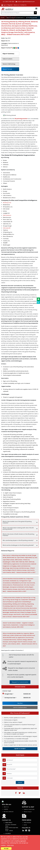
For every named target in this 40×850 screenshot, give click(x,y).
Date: (6, 38)
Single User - (18, 694)
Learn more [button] (10, 845)
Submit (20, 782)
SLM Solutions (7, 215)
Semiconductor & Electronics (15, 17)
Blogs (25, 825)
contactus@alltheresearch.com (26, 1)
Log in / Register (7, 5)
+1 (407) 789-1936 (9, 1)
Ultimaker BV (7, 228)
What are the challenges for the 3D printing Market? (18, 545)
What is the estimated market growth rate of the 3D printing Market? (18, 528)
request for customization (20, 682)
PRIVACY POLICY (28, 811)
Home (2, 17)
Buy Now (20, 703)
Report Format (6, 48)
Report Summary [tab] (8, 54)
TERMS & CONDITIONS (29, 809)
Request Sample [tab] (7, 69)
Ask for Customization (20, 707)
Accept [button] (6, 848)
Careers (6, 809)
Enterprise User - (18, 698)
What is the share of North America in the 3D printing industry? (18, 534)
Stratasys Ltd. (7, 202)
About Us (6, 807)
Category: (10, 44)
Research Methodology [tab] (9, 64)
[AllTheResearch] (7, 9)
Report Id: (5, 41)
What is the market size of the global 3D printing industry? (17, 522)
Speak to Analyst (20, 748)
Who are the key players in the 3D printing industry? (18, 540)
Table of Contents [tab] (7, 59)
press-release (27, 822)
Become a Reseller (8, 811)
